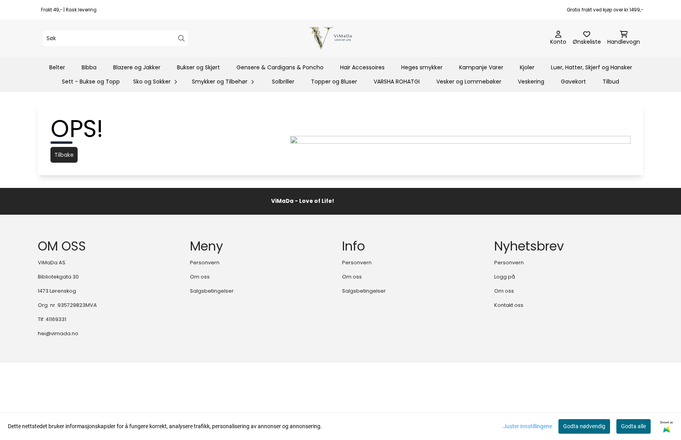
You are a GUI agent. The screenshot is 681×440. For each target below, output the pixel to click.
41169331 (56, 319)
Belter (57, 67)
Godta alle (633, 426)
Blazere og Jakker (136, 67)
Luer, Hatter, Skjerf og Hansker (591, 67)
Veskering (531, 81)
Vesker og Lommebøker (468, 81)
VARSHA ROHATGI (397, 81)
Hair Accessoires (362, 67)
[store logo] (342, 38)
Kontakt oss (508, 305)
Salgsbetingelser (212, 291)
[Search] (181, 38)
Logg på (504, 276)
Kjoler (527, 67)
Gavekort (573, 81)
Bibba (89, 67)
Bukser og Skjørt (198, 67)
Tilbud (611, 81)
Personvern (205, 262)
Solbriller (283, 81)
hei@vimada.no (58, 333)
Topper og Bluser (334, 81)
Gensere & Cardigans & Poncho (280, 67)
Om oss (200, 276)
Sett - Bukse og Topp (91, 81)
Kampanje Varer (481, 67)
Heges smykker (422, 67)
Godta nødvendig (584, 426)
